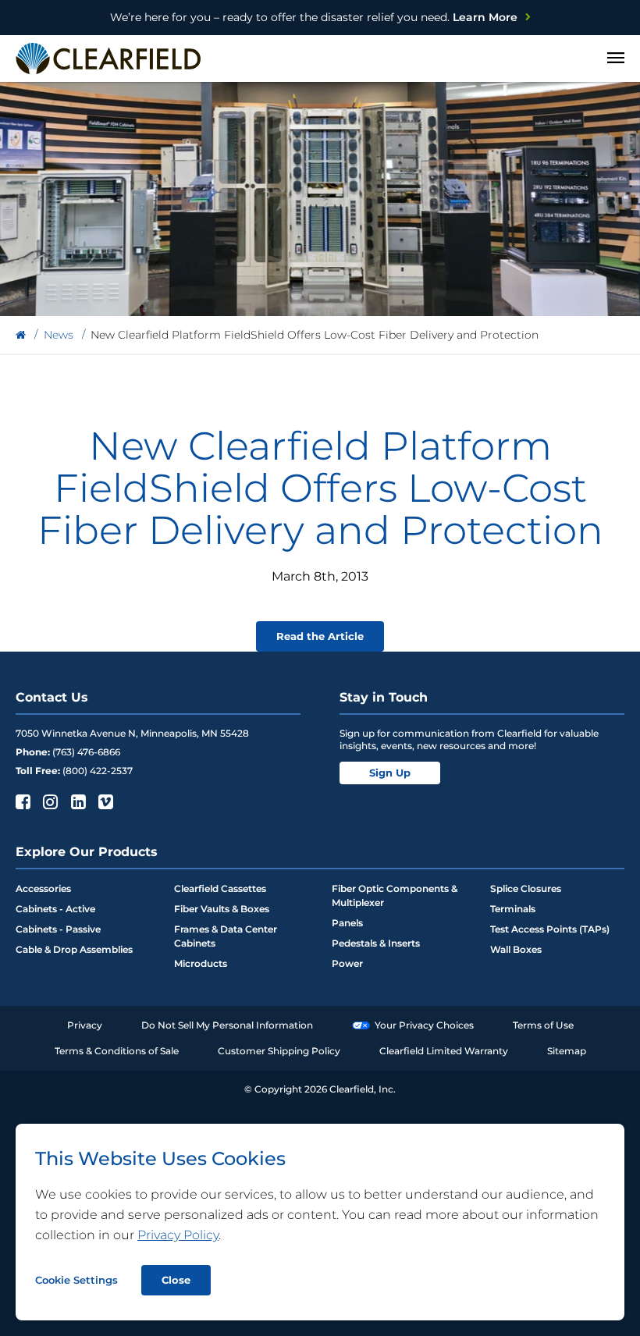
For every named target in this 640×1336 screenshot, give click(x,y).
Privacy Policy (178, 1235)
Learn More (313, 17)
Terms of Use (543, 1025)
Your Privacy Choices (424, 1025)
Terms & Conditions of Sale (117, 1051)
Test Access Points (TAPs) (550, 929)
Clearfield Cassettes (220, 888)
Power (347, 963)
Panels (347, 923)
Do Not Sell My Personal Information (227, 1025)
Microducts (200, 963)
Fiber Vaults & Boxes (221, 909)
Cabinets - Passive (58, 929)
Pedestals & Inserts (376, 943)
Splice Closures (525, 888)
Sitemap (566, 1051)
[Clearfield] (21, 335)
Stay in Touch (384, 697)
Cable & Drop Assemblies (74, 949)
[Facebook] (21, 801)
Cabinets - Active (55, 909)
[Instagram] (49, 801)
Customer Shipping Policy (279, 1051)
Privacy (84, 1025)
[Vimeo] (104, 801)
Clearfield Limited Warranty (443, 1051)
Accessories (43, 888)
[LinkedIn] (77, 801)
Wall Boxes (516, 949)
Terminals (512, 909)
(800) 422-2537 (97, 770)
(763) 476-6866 (86, 752)
